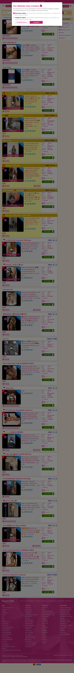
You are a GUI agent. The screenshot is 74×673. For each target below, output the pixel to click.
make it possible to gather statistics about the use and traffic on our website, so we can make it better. (37, 18)
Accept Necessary (22, 22)
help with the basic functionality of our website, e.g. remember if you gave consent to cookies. (37, 14)
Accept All (36, 22)
